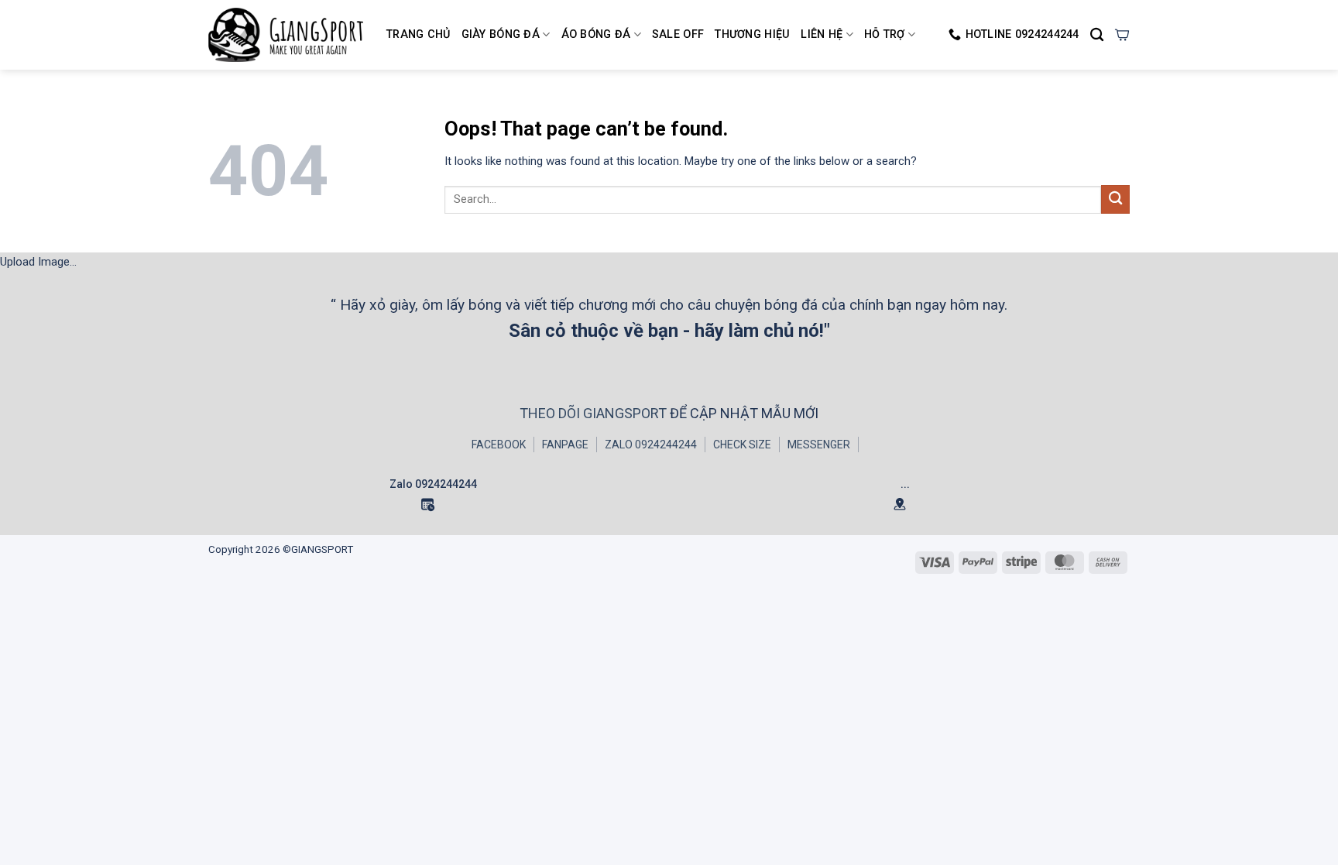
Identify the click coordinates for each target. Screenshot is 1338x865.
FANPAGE (565, 444)
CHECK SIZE (742, 444)
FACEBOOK (499, 444)
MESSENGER (818, 444)
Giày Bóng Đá (500, 34)
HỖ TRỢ (884, 34)
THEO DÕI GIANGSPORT (595, 413)
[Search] (1096, 35)
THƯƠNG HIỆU (752, 34)
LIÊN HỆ (821, 34)
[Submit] (1115, 199)
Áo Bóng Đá (596, 34)
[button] (1122, 34)
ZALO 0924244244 (651, 444)
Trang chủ (418, 34)
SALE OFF (678, 34)
